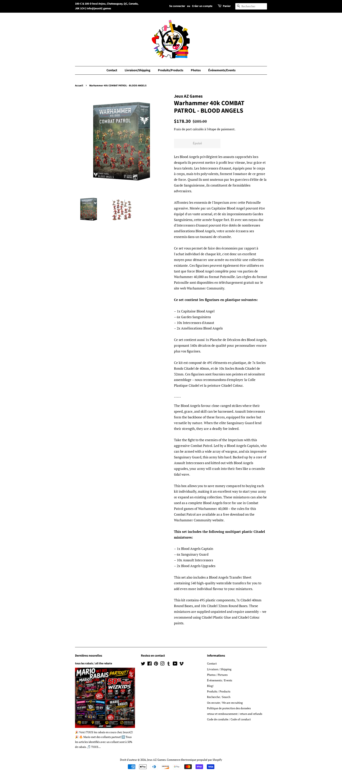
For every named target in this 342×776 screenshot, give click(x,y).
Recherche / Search (218, 697)
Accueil (79, 85)
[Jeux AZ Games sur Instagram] (162, 664)
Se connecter (177, 6)
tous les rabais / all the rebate (93, 663)
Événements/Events (222, 70)
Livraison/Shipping (137, 70)
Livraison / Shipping (219, 669)
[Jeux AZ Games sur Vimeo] (181, 664)
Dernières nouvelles (88, 655)
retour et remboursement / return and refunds (234, 714)
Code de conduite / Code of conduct (229, 719)
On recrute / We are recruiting (225, 703)
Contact (111, 70)
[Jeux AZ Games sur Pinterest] (156, 664)
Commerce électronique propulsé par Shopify (194, 760)
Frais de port (183, 129)
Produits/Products (170, 70)
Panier (227, 6)
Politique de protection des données (229, 708)
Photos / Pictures (217, 675)
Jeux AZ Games (156, 760)
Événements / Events (219, 680)
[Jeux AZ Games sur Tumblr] (168, 664)
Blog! (210, 686)
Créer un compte (202, 6)
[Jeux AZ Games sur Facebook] (149, 664)
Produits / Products (218, 691)
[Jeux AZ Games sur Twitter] (143, 664)
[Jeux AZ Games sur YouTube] (175, 664)
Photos (196, 70)
